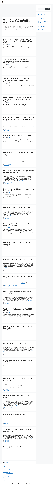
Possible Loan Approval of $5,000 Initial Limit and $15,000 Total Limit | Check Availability (18, 118)
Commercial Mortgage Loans (43, 17)
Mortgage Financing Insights (8, 476)
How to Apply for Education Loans (15, 414)
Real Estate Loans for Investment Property (17, 276)
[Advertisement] (19, 10)
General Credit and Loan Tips (8, 129)
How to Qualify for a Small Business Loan (17, 447)
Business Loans (6, 269)
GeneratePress (40, 483)
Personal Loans (6, 353)
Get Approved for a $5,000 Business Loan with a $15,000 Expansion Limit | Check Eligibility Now (17, 99)
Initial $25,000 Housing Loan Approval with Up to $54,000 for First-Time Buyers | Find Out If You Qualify (17, 41)
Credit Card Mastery (6, 469)
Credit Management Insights (8, 473)
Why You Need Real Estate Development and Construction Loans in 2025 (18, 171)
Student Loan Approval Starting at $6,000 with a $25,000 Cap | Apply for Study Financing (17, 80)
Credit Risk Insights (6, 472)
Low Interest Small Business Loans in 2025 (17, 259)
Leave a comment (6, 130)
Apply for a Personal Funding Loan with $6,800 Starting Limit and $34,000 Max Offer (16, 21)
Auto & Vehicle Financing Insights (43, 14)
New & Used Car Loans (42, 26)
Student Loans (6, 423)
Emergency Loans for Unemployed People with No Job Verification (17, 361)
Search (47, 8)
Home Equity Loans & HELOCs (8, 164)
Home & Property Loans (7, 217)
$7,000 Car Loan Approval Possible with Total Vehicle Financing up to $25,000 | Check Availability (16, 61)
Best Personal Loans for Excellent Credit (17, 136)
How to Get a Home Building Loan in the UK (18, 207)
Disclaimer (5, 480)
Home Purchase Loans (7, 253)
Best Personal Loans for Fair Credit (15, 343)
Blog (4, 466)
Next (6, 462)
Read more (11, 50)
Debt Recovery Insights (7, 470)
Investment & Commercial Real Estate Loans (10, 285)
